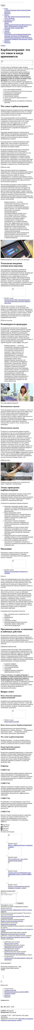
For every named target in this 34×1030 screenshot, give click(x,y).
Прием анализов (16, 16)
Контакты (7, 42)
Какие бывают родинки (11, 721)
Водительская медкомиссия (12, 24)
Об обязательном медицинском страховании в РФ (16, 36)
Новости (7, 41)
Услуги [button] (6, 15)
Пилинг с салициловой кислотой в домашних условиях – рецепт (19, 887)
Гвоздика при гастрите (11, 950)
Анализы (7, 29)
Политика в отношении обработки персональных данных (18, 38)
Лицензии (13, 10)
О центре (7, 10)
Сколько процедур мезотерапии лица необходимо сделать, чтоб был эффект (19, 873)
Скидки (6, 31)
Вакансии (7, 13)
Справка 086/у (19, 28)
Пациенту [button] (7, 32)
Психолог (12, 18)
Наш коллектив (22, 10)
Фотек (6, 18)
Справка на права (9, 993)
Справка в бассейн (10, 990)
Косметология (25, 16)
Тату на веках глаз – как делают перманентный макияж (18, 859)
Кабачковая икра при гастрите (13, 946)
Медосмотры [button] (8, 21)
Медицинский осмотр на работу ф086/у (16, 992)
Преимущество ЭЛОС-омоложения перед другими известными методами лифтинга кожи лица (17, 301)
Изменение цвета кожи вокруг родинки (13, 934)
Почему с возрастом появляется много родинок (15, 937)
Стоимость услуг (9, 20)
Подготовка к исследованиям (13, 34)
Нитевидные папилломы (8, 924)
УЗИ (5, 16)
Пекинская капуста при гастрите (14, 953)
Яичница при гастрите (11, 943)
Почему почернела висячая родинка (12, 921)
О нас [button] (6, 8)
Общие (6, 23)
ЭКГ (9, 16)
